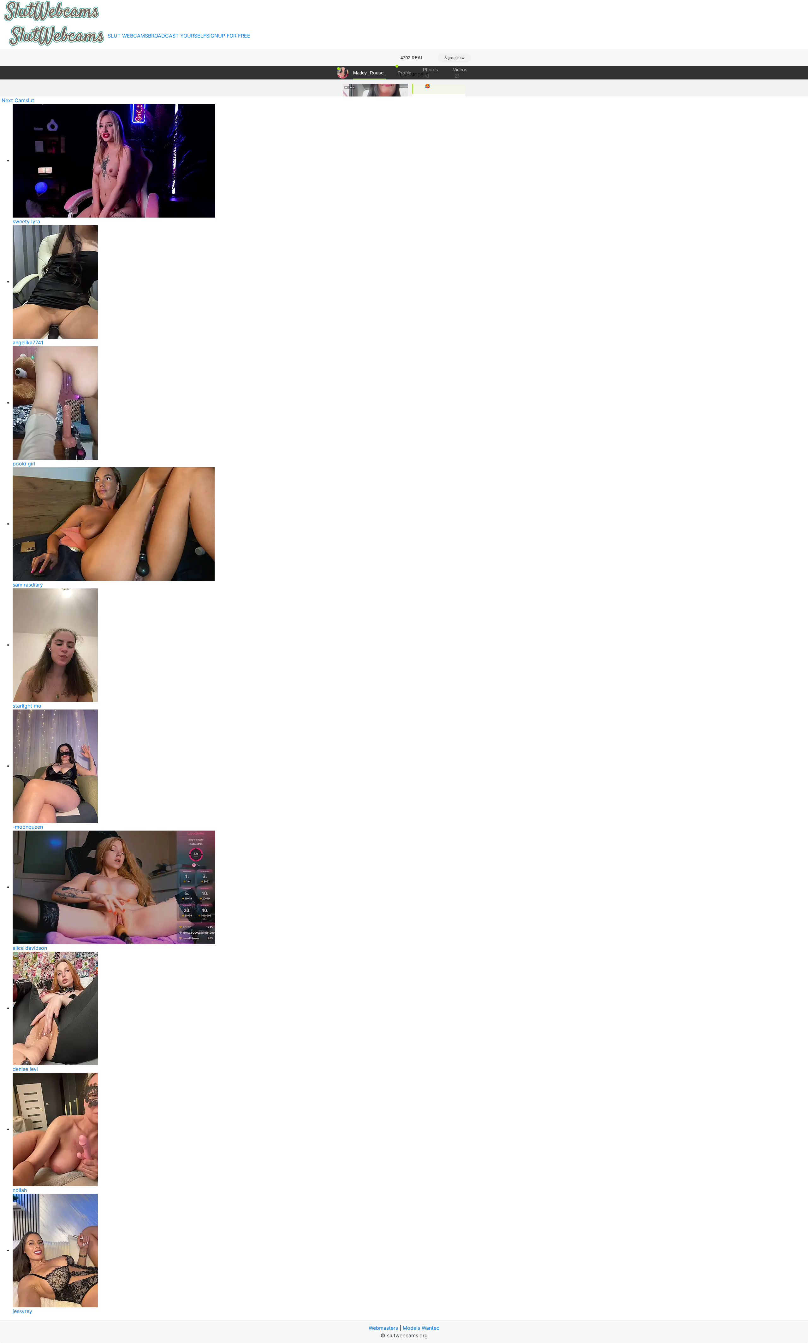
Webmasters (383, 1328)
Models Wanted (421, 1328)
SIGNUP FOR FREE (228, 35)
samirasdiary (28, 584)
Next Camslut (18, 100)
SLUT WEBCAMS (128, 35)
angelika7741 (28, 342)
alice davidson (30, 948)
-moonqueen (28, 827)
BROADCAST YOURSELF (177, 35)
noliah (20, 1190)
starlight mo (27, 706)
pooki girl (24, 463)
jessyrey (22, 1311)
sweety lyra (26, 221)
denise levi (25, 1069)
